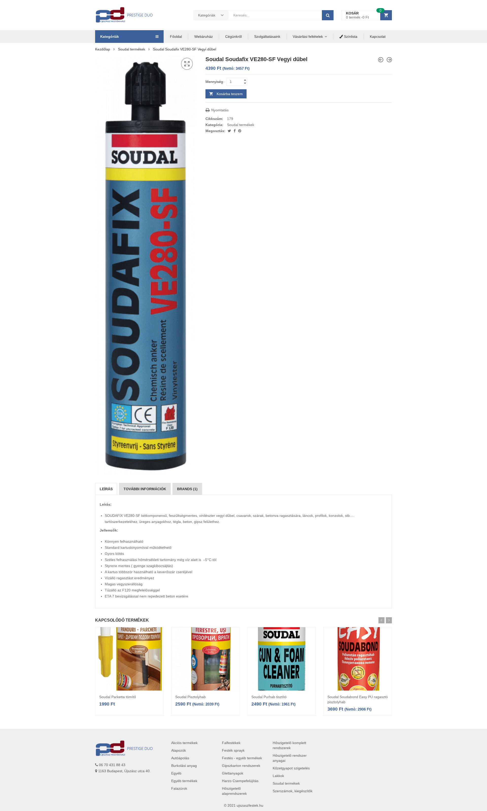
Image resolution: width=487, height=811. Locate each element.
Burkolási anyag (184, 766)
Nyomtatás (219, 110)
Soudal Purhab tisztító (269, 697)
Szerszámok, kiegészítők (292, 791)
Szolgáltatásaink (267, 36)
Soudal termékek (131, 49)
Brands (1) (187, 489)
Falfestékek (231, 743)
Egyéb (176, 773)
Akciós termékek (184, 743)
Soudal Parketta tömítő (117, 697)
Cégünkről (233, 36)
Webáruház (203, 36)
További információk (145, 489)
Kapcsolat (378, 36)
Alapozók (178, 750)
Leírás (106, 489)
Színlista (350, 36)
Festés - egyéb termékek (242, 758)
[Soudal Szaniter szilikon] (389, 60)
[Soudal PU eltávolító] (380, 60)
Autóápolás (180, 758)
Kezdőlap (102, 49)
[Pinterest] (239, 131)
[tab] (106, 489)
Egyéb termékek (184, 781)
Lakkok (278, 776)
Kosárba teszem (230, 94)
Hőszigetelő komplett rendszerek (289, 745)
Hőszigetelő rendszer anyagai (290, 758)
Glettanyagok (232, 773)
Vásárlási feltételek (308, 36)
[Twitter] (230, 131)
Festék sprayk (233, 750)
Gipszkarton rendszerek (241, 766)
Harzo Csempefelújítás (240, 781)
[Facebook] (235, 131)
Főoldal (176, 36)
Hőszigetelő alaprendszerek (234, 791)
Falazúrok (179, 788)
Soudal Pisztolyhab (190, 697)
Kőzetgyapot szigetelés (291, 768)
